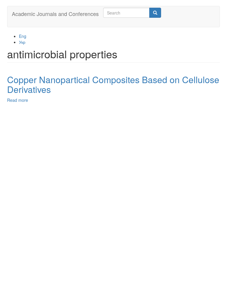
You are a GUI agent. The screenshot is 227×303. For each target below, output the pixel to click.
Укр (22, 42)
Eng (22, 36)
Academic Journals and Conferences (55, 13)
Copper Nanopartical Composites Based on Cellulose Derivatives (113, 84)
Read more (17, 100)
